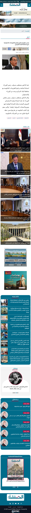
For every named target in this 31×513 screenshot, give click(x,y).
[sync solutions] (15, 511)
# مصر (14, 118)
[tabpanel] (15, 381)
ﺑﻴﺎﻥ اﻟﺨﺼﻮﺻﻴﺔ (20, 507)
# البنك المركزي (20, 118)
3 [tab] (14, 392)
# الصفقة (26, 118)
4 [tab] (13, 392)
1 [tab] (17, 392)
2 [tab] (16, 392)
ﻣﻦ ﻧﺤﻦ (14, 507)
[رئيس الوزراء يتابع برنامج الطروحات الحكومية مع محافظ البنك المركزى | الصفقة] (14, 5)
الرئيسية (27, 31)
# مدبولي (9, 118)
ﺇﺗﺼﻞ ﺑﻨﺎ (9, 507)
